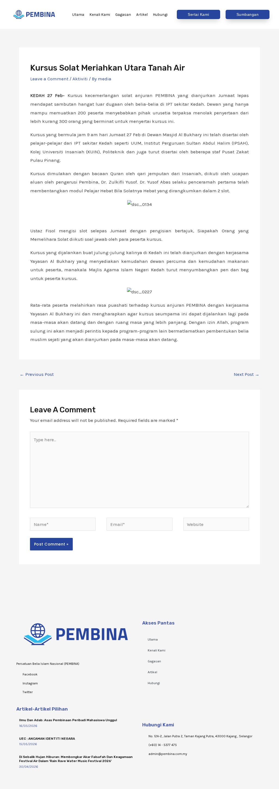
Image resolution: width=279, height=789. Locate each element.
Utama (153, 639)
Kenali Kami (156, 650)
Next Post (246, 374)
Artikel (152, 672)
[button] (198, 14)
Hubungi (154, 683)
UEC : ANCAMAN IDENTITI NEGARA (47, 739)
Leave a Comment (49, 78)
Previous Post (37, 374)
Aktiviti (80, 78)
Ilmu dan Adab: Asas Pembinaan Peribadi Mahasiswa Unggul (68, 720)
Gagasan (154, 661)
